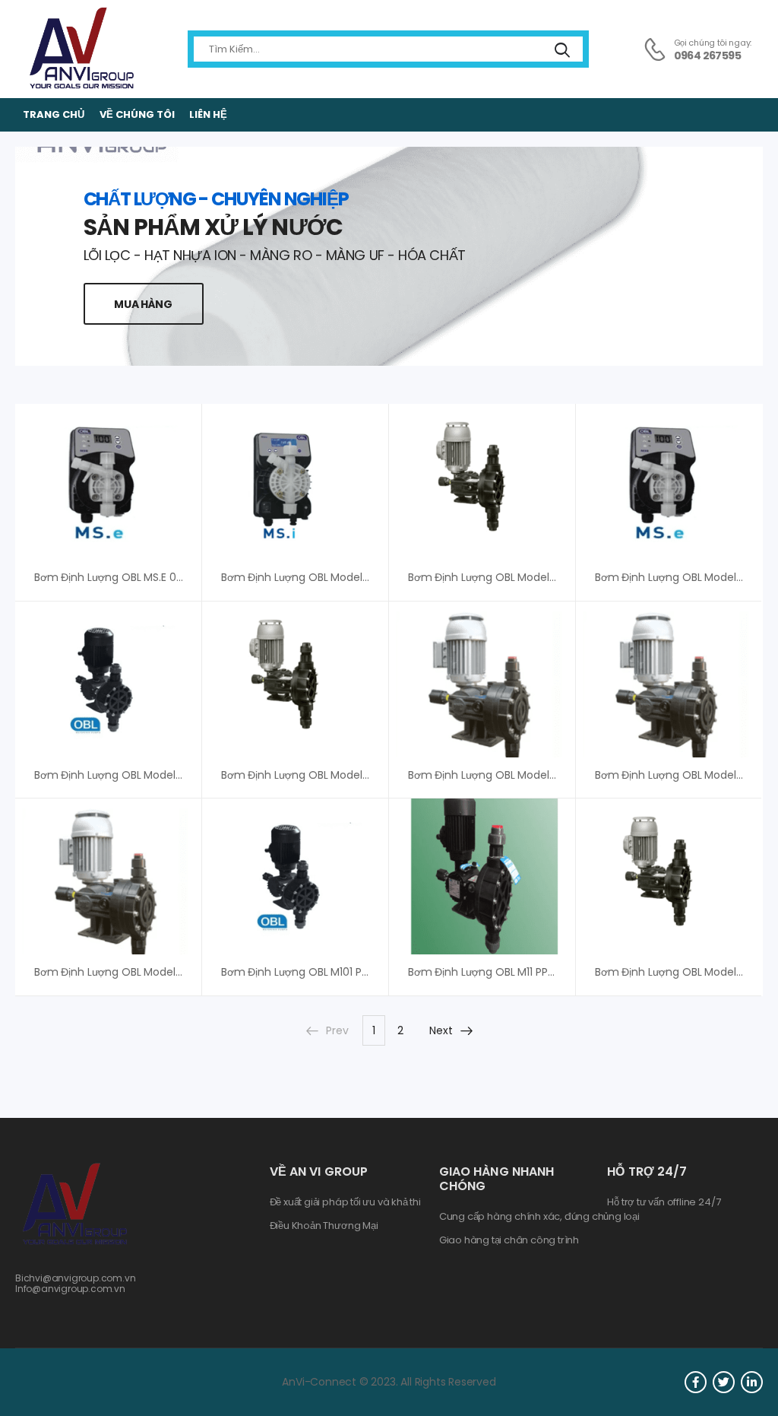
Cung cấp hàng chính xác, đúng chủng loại (539, 1217)
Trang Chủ (53, 114)
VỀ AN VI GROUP (319, 1171)
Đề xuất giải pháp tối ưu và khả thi (345, 1202)
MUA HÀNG (143, 304)
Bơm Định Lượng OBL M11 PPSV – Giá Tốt (509, 971)
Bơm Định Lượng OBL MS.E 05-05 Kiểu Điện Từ (150, 577)
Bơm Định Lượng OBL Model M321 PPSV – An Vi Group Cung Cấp (570, 577)
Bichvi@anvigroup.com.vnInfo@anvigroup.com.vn (75, 1283)
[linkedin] (752, 1382)
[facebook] (696, 1382)
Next (441, 1030)
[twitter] (724, 1382)
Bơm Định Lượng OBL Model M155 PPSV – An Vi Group (168, 971)
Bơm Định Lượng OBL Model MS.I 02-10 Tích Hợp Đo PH (359, 577)
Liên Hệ (208, 114)
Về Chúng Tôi (137, 114)
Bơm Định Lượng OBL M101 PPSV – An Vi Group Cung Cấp (364, 971)
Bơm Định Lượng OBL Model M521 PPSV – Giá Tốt (530, 775)
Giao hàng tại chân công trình (509, 1240)
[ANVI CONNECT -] (80, 49)
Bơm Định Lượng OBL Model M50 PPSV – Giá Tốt (342, 775)
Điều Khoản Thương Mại (324, 1226)
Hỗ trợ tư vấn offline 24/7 (663, 1202)
